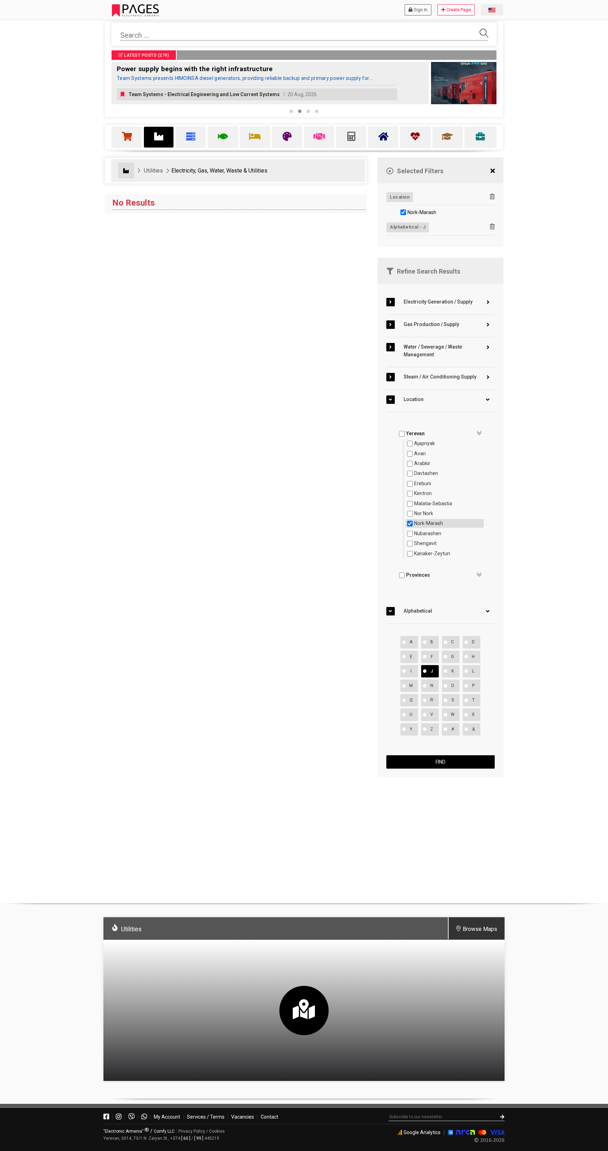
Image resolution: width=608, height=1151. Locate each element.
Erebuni (422, 483)
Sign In (421, 9)
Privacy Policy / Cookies (201, 1131)
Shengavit (425, 543)
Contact (269, 1117)
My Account (167, 1117)
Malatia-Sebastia (433, 503)
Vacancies (242, 1117)
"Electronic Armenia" (124, 1131)
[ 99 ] (198, 1138)
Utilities (153, 170)
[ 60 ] (185, 1138)
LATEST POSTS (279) (146, 55)
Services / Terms (205, 1117)
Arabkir (422, 463)
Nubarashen (427, 533)
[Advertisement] (441, 837)
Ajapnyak (424, 443)
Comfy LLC (164, 1131)
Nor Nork (423, 513)
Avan (420, 453)
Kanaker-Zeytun (432, 553)
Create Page (458, 9)
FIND (440, 762)
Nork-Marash (421, 212)
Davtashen (426, 473)
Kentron (423, 493)
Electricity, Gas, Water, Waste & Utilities (219, 170)
